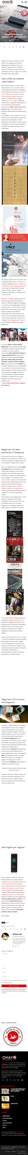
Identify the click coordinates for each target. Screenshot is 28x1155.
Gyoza (12, 1096)
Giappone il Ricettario (8, 298)
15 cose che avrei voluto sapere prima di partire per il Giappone (18, 1090)
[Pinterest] (16, 47)
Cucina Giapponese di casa (15, 320)
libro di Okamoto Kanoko (9, 96)
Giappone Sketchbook (15, 620)
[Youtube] (22, 1080)
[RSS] (14, 1080)
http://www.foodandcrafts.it (18, 936)
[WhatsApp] (20, 47)
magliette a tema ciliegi (8, 882)
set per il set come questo (16, 894)
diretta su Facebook (18, 281)
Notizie (3, 28)
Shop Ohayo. (15, 770)
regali (7, 922)
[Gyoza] (5, 1098)
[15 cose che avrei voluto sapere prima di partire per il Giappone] (5, 1091)
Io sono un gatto (12, 100)
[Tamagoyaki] (5, 1106)
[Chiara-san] (10, 40)
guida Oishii (18, 501)
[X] (12, 47)
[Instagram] (6, 1080)
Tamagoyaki (14, 1103)
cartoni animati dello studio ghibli (12, 884)
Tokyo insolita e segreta (9, 480)
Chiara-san (16, 39)
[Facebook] (9, 47)
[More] (23, 47)
